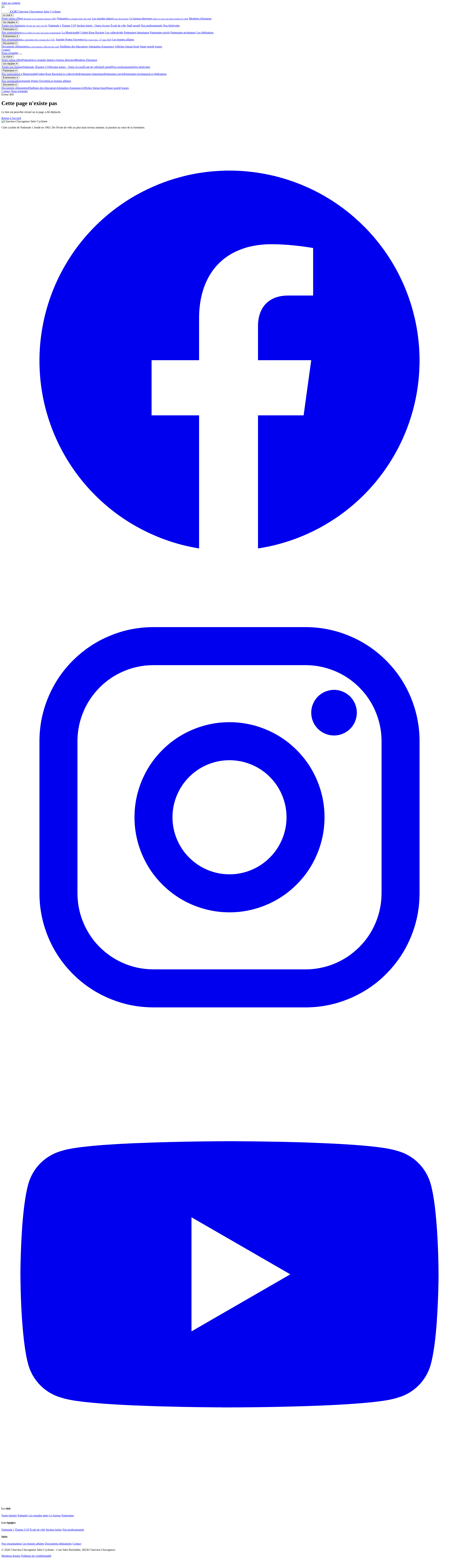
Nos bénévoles (171, 25)
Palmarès (74, 18)
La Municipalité (71, 32)
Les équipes (10, 22)
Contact (5, 49)
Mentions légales (10, 1555)
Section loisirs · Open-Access (93, 25)
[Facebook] (229, 587)
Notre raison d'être (28, 18)
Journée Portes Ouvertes (84, 39)
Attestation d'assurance (101, 46)
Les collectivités (114, 32)
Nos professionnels (151, 25)
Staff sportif (133, 25)
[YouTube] (229, 1501)
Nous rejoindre (9, 53)
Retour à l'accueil (11, 118)
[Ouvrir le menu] (20, 54)
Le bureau (55, 1515)
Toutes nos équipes (24, 25)
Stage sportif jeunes (151, 46)
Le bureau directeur (158, 18)
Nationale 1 (54, 25)
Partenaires (10, 29)
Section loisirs (54, 1529)
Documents (10, 43)
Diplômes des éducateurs (74, 46)
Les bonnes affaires (123, 39)
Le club (7, 15)
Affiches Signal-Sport (127, 46)
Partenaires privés (160, 32)
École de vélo (118, 25)
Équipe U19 (69, 25)
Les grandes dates (110, 18)
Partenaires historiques (136, 32)
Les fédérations (205, 32)
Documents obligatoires (30, 46)
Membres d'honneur (200, 18)
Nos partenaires (31, 32)
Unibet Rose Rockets (92, 32)
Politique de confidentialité (36, 1555)
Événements (10, 36)
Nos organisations (28, 39)
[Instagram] (229, 1044)
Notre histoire (9, 1515)
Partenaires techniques (183, 32)
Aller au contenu (10, 2)
